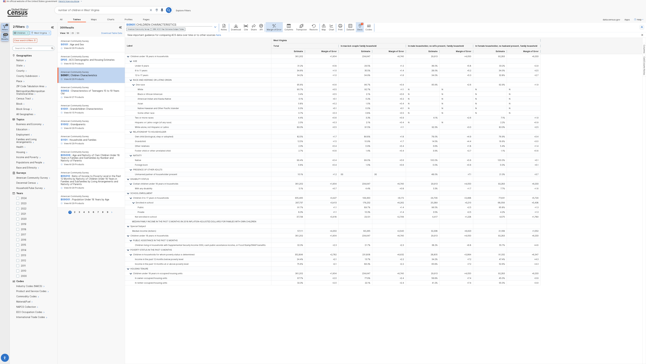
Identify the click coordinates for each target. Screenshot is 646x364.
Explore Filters (183, 10)
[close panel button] (120, 27)
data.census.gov (611, 19)
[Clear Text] (151, 10)
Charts (110, 19)
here (218, 35)
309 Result (67, 27)
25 (72, 33)
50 (78, 33)
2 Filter (19, 26)
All (61, 19)
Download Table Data (111, 33)
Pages (146, 19)
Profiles (129, 19)
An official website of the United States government (32, 1)
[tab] (644, 49)
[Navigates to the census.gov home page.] (14, 15)
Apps (627, 19)
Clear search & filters (23, 40)
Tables (77, 19)
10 (67, 33)
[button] (156, 10)
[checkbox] (18, 198)
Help (639, 19)
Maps (94, 19)
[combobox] (113, 10)
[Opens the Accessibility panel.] (5, 358)
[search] (33, 48)
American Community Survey (75, 41)
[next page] (112, 212)
